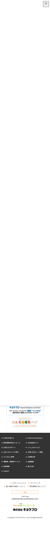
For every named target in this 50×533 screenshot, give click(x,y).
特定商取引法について (38, 486)
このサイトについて (19, 483)
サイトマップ (35, 483)
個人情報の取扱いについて (15, 486)
